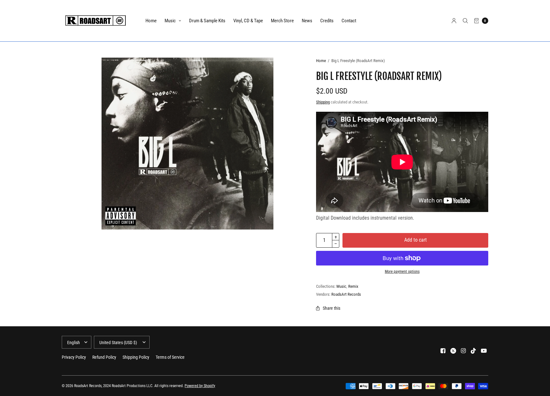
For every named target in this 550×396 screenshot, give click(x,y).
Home (151, 21)
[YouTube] (484, 351)
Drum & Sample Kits (207, 21)
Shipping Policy (136, 357)
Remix (353, 286)
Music (170, 21)
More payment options (402, 271)
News (307, 21)
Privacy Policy (74, 357)
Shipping (323, 102)
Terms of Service (170, 357)
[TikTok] (473, 351)
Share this (331, 308)
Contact (349, 21)
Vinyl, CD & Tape (248, 21)
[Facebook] (443, 351)
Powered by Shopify (200, 386)
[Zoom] (187, 144)
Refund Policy (104, 357)
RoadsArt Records (346, 294)
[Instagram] (463, 351)
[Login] (454, 20)
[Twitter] (453, 351)
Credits (327, 21)
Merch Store (282, 21)
